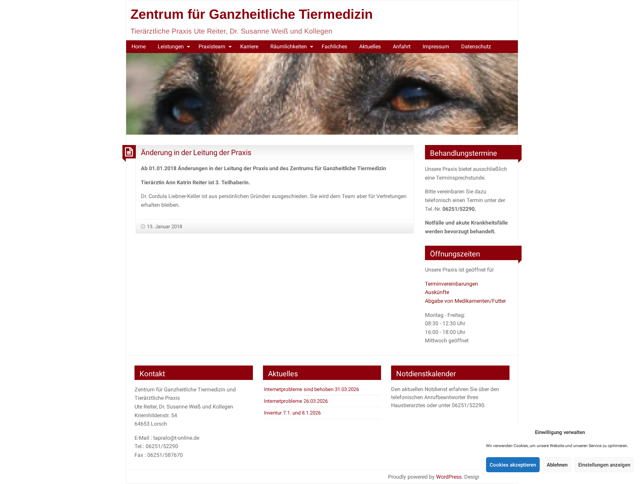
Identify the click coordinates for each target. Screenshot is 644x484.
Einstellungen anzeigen (604, 465)
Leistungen (171, 46)
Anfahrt (402, 46)
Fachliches (334, 46)
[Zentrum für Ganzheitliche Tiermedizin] (322, 93)
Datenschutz (476, 46)
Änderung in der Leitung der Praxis (196, 152)
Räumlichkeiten (288, 46)
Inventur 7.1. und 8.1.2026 (292, 413)
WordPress (449, 477)
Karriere (249, 46)
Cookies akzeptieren (513, 465)
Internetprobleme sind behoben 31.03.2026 (311, 389)
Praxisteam (212, 46)
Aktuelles (370, 46)
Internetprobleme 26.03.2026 (296, 401)
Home (138, 46)
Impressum (436, 46)
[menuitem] (138, 46)
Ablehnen (557, 465)
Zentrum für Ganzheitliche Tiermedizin (251, 14)
